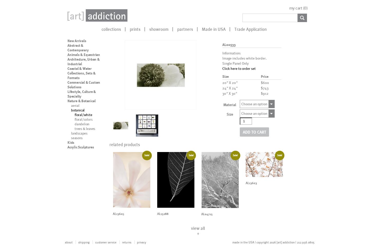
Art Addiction (96, 15)
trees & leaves (85, 128)
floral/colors (83, 119)
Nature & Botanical (81, 101)
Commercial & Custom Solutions (83, 84)
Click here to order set (239, 68)
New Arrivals (76, 41)
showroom (158, 29)
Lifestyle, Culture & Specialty (81, 94)
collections (111, 29)
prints (135, 29)
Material (229, 104)
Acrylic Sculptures (80, 147)
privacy (141, 242)
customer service (105, 242)
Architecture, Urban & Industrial (83, 61)
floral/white (83, 114)
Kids (70, 142)
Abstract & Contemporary (78, 47)
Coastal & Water (79, 69)
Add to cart (254, 131)
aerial (75, 105)
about (69, 242)
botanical (78, 110)
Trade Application (250, 29)
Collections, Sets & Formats (81, 75)
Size (230, 114)
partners (185, 29)
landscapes (79, 133)
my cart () (298, 8)
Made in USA (214, 29)
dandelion (82, 124)
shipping (84, 242)
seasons (77, 138)
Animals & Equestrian (83, 55)
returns (126, 242)
